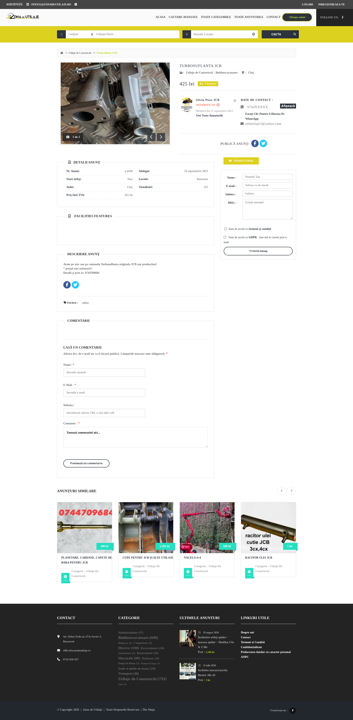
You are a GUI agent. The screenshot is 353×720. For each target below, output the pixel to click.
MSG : (232, 202)
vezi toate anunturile (209, 115)
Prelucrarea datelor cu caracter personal (266, 652)
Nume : (231, 177)
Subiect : (230, 194)
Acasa (160, 17)
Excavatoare (152, 648)
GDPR (253, 237)
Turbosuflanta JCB (201, 66)
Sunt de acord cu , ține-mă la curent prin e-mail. (255, 240)
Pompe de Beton (128, 663)
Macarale (129, 658)
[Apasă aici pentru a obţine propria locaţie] (253, 34)
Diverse (128, 648)
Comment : (71, 423)
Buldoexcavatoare (227, 72)
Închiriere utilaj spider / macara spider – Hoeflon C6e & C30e (216, 642)
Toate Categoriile (216, 17)
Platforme (150, 658)
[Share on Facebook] (255, 144)
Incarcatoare (147, 653)
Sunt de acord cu (249, 228)
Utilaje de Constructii (80, 52)
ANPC (245, 657)
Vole (122, 684)
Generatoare (126, 653)
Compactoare (143, 643)
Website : (69, 405)
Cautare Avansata (183, 17)
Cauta (276, 34)
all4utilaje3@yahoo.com (263, 123)
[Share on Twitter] (263, 144)
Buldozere (125, 643)
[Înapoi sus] (340, 694)
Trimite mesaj (258, 251)
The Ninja (148, 709)
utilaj (85, 302)
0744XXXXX (257, 107)
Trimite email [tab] (244, 160)
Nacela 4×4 (192, 557)
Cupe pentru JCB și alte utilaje (148, 557)
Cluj (251, 72)
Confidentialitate (251, 647)
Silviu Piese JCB (207, 100)
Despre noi (247, 632)
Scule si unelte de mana (136, 668)
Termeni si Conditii (253, 642)
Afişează (288, 106)
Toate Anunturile (248, 17)
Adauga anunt (297, 17)
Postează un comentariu (86, 463)
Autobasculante (130, 632)
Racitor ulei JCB (258, 557)
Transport (128, 673)
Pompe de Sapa (150, 663)
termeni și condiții (260, 228)
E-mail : (69, 385)
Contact (273, 17)
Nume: (68, 364)
